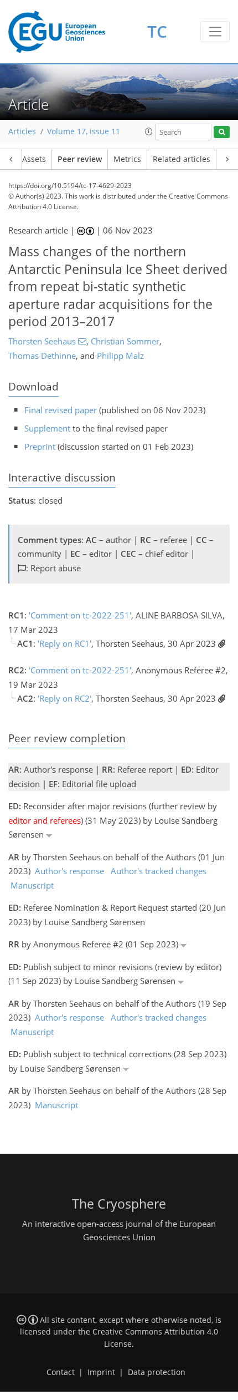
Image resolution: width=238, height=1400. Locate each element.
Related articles (181, 159)
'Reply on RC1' (64, 643)
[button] (149, 131)
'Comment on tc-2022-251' (80, 615)
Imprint (101, 1372)
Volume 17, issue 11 (83, 131)
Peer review (80, 159)
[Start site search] (222, 132)
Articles (22, 131)
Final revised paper (60, 409)
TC (157, 31)
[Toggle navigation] (215, 31)
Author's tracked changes (158, 870)
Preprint (39, 446)
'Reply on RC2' (64, 698)
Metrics (127, 159)
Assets (34, 159)
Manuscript (32, 885)
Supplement (47, 428)
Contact (60, 1372)
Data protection (156, 1372)
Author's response (69, 870)
